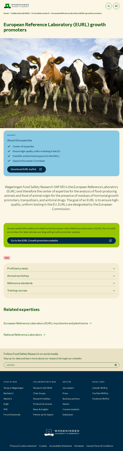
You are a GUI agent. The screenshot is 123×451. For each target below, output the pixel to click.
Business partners (71, 398)
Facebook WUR (99, 398)
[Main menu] (116, 6)
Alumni (66, 404)
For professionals (12, 414)
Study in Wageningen (13, 388)
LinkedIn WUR (98, 388)
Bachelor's (9, 393)
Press (65, 393)
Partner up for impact (43, 414)
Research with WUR (42, 388)
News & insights (40, 409)
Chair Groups (39, 393)
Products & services (42, 404)
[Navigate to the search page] (109, 6)
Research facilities (41, 398)
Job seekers (68, 388)
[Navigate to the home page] (16, 6)
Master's (8, 398)
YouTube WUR (99, 393)
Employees (68, 414)
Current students (71, 409)
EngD (6, 404)
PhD (6, 409)
